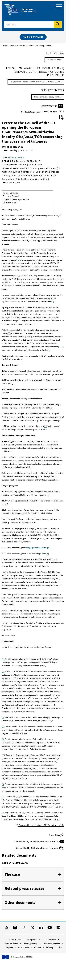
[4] (59, 346)
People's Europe (54, 59)
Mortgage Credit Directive (36, 547)
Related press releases (25, 888)
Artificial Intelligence (51, 943)
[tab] (33, 874)
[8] (47, 553)
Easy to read (23, 947)
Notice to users (15, 939)
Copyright (8, 947)
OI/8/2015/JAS (16, 157)
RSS (60, 947)
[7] (48, 547)
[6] (45, 426)
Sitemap (50, 947)
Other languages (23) (52, 111)
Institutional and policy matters (47, 96)
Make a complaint (33, 37)
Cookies (37, 947)
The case (12, 874)
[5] (48, 350)
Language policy (30, 943)
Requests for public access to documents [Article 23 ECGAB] (35, 81)
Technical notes (11, 943)
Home (5, 45)
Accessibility (50, 939)
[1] (18, 259)
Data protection (34, 939)
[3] (3, 717)
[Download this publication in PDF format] (61, 117)
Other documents (20, 902)
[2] (53, 301)
